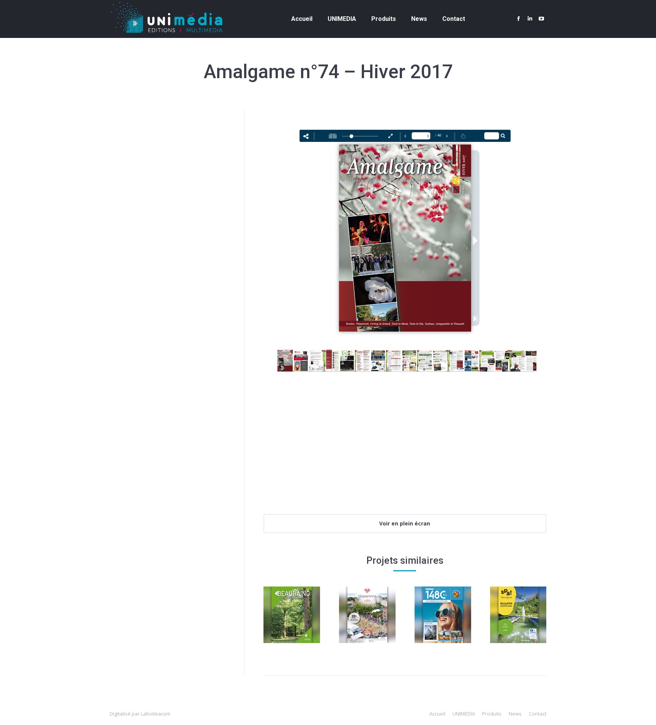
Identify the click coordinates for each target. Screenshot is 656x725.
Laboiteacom (155, 713)
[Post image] (291, 615)
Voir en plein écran (404, 523)
